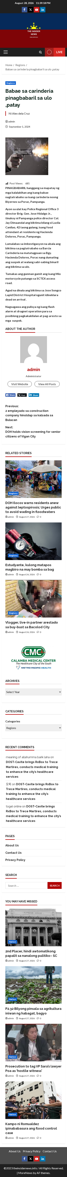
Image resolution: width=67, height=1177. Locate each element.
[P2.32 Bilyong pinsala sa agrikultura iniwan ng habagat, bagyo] (33, 985)
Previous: (29, 413)
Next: (33, 432)
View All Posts (47, 384)
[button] (5, 52)
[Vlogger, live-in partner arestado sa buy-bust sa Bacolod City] (33, 598)
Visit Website (19, 384)
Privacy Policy (15, 860)
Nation (12, 941)
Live (59, 52)
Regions (10, 83)
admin (11, 121)
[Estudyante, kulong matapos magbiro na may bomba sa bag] (33, 541)
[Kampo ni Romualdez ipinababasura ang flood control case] (33, 1100)
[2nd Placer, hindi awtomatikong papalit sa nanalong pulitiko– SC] (33, 927)
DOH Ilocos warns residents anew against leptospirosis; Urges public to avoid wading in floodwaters (33, 507)
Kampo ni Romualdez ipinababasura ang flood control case (31, 1128)
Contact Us (13, 852)
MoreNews (25, 1172)
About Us (12, 845)
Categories (12, 721)
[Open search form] (40, 52)
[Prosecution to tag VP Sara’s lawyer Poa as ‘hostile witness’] (33, 1042)
